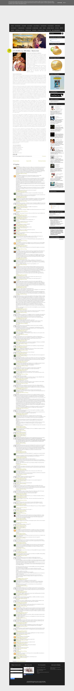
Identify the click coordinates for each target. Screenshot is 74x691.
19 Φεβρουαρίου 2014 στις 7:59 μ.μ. (22, 383)
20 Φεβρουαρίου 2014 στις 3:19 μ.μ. (22, 387)
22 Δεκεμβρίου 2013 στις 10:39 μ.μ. (22, 323)
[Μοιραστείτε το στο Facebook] (16, 154)
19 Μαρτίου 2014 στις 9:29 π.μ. (21, 480)
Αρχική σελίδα (28, 160)
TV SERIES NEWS (28, 28)
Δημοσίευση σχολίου (16, 658)
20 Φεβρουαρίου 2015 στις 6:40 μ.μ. (22, 637)
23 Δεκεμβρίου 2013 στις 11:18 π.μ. (22, 334)
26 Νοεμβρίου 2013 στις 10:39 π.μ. (22, 217)
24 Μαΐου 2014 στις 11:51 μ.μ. (21, 525)
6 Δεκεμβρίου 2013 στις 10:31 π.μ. (21, 258)
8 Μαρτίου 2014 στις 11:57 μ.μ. (21, 451)
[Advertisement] (37, 15)
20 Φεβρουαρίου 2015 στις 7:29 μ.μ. (22, 640)
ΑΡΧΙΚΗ (12, 25)
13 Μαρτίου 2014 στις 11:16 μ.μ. (21, 474)
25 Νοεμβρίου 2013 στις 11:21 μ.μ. (21, 214)
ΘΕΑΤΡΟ (61, 28)
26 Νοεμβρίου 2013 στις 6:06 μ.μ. (21, 227)
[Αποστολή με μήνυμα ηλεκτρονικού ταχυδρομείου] (13, 154)
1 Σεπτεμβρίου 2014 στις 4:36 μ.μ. (21, 551)
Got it (64, 2)
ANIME (40, 28)
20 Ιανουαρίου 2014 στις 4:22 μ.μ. (21, 355)
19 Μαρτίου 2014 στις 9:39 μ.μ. (21, 489)
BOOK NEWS (24, 25)
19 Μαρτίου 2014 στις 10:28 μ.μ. (21, 493)
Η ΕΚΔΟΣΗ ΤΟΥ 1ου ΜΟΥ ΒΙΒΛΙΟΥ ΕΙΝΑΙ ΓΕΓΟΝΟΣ (58, 156)
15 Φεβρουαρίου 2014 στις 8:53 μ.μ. (22, 369)
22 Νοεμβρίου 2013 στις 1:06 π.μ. (21, 196)
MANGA (44, 28)
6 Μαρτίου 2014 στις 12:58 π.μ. (21, 435)
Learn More (59, 2)
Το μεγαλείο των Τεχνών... (35, 681)
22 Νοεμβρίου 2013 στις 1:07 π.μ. (21, 201)
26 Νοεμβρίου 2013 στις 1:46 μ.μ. (21, 225)
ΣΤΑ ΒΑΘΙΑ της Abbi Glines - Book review (26, 51)
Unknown (17, 241)
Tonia (17, 166)
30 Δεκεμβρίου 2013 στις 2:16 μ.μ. (21, 340)
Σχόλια (53, 207)
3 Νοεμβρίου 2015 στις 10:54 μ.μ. (21, 651)
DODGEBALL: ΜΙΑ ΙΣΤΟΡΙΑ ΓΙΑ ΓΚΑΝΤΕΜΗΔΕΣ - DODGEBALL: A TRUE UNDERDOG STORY (58, 108)
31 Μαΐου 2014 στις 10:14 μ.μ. (21, 542)
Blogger (44, 681)
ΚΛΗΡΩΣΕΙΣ (34, 30)
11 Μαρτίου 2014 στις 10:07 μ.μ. (21, 464)
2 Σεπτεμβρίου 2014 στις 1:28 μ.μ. (21, 555)
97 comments (44, 156)
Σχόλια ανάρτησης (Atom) (21, 661)
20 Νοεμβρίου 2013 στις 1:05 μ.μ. (21, 173)
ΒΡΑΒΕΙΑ (12, 30)
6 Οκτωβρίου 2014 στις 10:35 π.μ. (21, 591)
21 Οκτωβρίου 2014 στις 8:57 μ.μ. (21, 606)
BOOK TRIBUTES (36, 25)
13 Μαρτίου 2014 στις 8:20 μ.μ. (21, 468)
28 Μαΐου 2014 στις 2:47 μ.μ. (21, 537)
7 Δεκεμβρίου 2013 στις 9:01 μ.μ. (21, 294)
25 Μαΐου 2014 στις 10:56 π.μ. (21, 527)
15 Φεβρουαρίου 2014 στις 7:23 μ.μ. (22, 365)
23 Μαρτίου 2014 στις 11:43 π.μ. (21, 507)
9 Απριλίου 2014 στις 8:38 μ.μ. (21, 518)
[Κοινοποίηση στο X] (15, 154)
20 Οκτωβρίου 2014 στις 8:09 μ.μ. (21, 602)
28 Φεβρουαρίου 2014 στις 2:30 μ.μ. (22, 413)
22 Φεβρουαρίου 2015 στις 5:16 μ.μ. (22, 645)
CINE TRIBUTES (13, 28)
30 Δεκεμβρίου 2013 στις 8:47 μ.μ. (21, 346)
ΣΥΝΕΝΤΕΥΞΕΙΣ (28, 30)
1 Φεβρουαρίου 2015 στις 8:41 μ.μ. (21, 630)
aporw (17, 223)
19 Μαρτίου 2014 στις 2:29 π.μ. (21, 478)
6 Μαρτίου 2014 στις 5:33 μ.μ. (21, 443)
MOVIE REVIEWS (43, 25)
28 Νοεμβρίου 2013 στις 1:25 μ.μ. (21, 234)
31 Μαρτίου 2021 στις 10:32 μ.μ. (21, 654)
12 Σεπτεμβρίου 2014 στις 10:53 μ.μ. (22, 578)
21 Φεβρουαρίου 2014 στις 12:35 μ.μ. (22, 392)
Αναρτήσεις (54, 206)
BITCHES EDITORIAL (41, 30)
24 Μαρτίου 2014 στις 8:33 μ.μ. (21, 510)
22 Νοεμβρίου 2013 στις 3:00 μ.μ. (21, 204)
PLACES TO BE (48, 30)
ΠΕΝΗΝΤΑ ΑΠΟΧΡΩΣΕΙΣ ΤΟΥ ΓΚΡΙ (58, 117)
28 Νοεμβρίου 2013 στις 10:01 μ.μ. (21, 240)
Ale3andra (17, 208)
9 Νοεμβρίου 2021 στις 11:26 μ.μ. (21, 657)
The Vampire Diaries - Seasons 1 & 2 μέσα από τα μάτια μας (59, 148)
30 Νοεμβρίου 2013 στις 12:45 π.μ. (22, 245)
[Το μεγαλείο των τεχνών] (50, 40)
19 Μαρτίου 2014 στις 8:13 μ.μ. (21, 483)
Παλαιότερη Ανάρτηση (42, 160)
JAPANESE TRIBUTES (50, 28)
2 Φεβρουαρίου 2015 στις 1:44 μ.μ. (21, 634)
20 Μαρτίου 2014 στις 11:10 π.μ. (21, 496)
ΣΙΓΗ (56, 132)
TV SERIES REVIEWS (21, 28)
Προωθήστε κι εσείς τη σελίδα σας (55, 41)
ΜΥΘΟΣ (56, 182)
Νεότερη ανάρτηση (16, 160)
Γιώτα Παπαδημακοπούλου (20, 191)
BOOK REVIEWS (18, 25)
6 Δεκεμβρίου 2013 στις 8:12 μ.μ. (21, 264)
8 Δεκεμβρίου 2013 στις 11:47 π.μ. (21, 308)
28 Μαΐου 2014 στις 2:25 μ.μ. (21, 533)
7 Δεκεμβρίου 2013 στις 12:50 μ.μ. (21, 274)
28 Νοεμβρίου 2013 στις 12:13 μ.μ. (21, 230)
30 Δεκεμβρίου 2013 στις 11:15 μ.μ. (22, 350)
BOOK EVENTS (29, 25)
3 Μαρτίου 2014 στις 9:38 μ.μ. (21, 426)
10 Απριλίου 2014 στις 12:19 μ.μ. (21, 522)
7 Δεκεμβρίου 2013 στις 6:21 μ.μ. (21, 286)
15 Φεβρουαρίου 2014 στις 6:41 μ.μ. (22, 361)
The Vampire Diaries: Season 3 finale (58, 126)
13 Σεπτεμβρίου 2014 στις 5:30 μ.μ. (22, 585)
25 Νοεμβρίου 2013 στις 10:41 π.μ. (22, 211)
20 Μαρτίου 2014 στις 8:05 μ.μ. (21, 503)
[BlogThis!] (14, 154)
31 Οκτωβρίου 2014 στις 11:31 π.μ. (22, 612)
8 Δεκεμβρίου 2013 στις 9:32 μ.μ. (21, 312)
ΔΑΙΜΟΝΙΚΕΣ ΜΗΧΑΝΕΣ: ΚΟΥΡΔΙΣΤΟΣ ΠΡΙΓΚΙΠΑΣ (57, 166)
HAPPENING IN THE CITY (19, 30)
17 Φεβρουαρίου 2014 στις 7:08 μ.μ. (22, 374)
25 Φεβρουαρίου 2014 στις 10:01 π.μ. (22, 408)
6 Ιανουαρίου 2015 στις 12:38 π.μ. (21, 622)
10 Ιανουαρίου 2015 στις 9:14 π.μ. (21, 626)
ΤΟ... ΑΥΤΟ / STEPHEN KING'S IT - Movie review (59, 174)
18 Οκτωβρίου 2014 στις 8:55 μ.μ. (21, 598)
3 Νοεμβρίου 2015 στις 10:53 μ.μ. (21, 648)
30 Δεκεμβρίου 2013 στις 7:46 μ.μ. (21, 343)
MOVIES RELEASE (51, 25)
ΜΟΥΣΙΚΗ (57, 28)
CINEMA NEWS (57, 25)
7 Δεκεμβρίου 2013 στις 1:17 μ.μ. (21, 279)
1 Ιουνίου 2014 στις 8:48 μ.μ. (20, 548)
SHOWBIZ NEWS (35, 28)
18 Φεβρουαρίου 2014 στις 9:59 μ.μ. (22, 378)
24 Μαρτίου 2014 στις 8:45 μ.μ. (21, 513)
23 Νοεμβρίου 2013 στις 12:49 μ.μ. (21, 207)
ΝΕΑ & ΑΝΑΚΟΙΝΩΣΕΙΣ (56, 30)
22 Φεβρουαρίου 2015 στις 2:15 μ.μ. (22, 642)
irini (16, 174)
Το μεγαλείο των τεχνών (53, 39)
